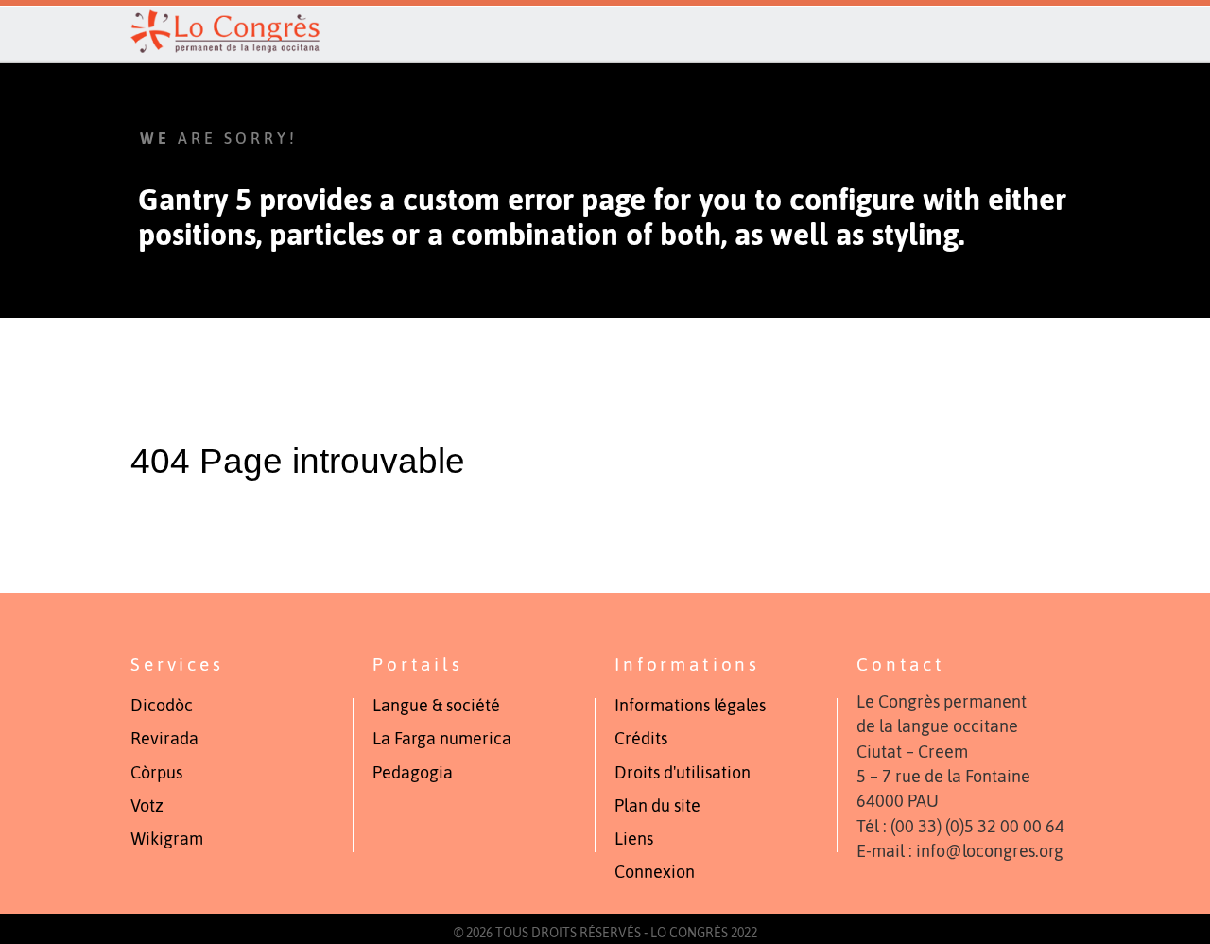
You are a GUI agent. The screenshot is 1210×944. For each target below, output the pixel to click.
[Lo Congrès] (605, 31)
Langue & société (436, 705)
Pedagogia (412, 772)
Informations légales (690, 705)
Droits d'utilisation (682, 772)
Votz (147, 805)
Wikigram (166, 839)
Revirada (164, 738)
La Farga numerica (441, 738)
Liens (633, 839)
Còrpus (156, 772)
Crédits (640, 738)
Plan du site (657, 805)
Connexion (654, 872)
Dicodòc (161, 705)
